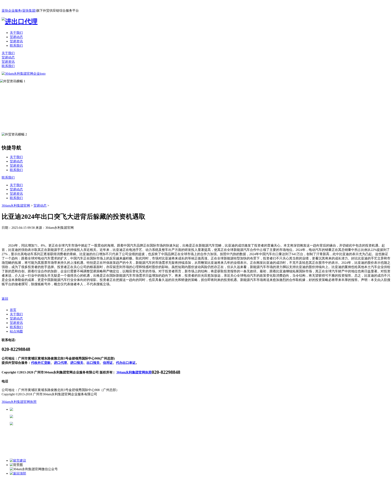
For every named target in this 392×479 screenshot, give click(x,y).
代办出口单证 (126, 362)
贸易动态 (16, 37)
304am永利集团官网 (16, 205)
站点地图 (16, 331)
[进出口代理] (20, 21)
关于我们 (16, 32)
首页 (13, 310)
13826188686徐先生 (45, 409)
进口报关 (76, 362)
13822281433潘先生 (45, 416)
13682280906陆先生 (45, 423)
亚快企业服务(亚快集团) (19, 10)
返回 (5, 298)
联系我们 (16, 45)
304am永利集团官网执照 (134, 372)
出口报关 (93, 362)
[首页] (24, 73)
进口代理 (60, 362)
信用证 (108, 362)
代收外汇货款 (41, 362)
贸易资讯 (16, 41)
